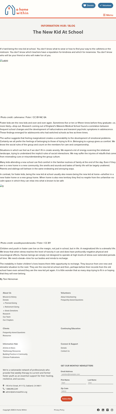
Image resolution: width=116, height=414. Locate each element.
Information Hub (10, 343)
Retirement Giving (12, 306)
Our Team (7, 317)
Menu (109, 15)
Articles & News (9, 348)
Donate (6, 300)
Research (6, 313)
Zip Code (64, 388)
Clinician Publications (11, 357)
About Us (7, 292)
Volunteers (66, 292)
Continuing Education (70, 328)
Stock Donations (11, 310)
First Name (65, 380)
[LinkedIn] (103, 410)
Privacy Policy (59, 410)
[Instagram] (112, 410)
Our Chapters (8, 320)
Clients (6, 328)
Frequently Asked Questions (72, 300)
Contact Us (65, 351)
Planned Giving (11, 303)
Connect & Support (69, 343)
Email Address (67, 371)
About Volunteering (68, 297)
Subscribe (66, 398)
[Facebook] (98, 410)
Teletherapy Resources (12, 351)
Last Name (92, 380)
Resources (7, 335)
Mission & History (9, 297)
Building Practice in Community (15, 354)
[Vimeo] (107, 410)
